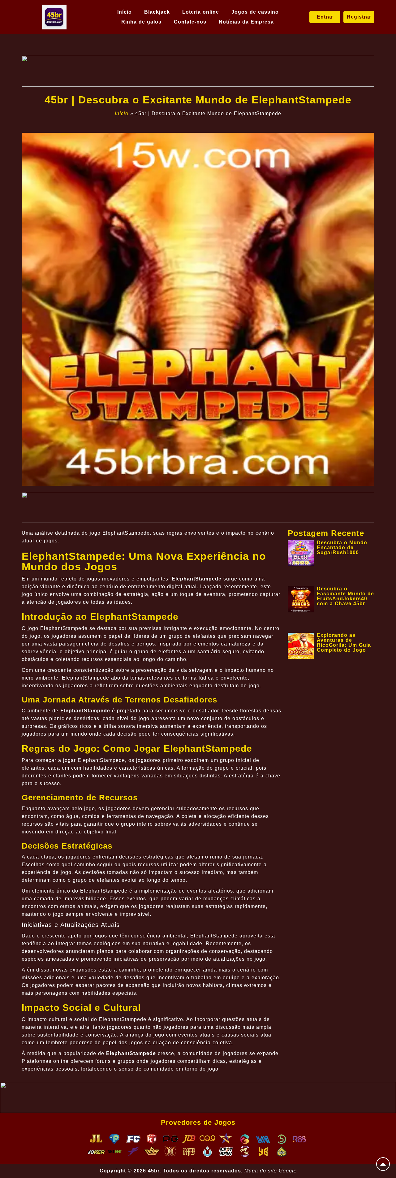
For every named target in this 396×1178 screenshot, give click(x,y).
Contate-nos (190, 21)
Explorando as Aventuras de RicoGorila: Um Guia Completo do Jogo (344, 642)
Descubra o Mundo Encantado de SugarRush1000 (342, 547)
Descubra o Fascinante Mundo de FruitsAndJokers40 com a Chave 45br (345, 596)
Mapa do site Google (270, 1170)
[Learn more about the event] (198, 71)
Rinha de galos (141, 21)
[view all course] (383, 1164)
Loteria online (200, 12)
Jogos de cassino (255, 12)
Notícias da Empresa (246, 21)
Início (124, 12)
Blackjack (157, 12)
